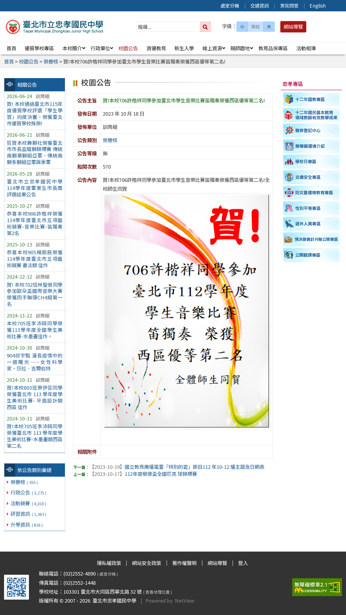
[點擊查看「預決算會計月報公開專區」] (311, 239)
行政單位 (100, 48)
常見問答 (289, 5)
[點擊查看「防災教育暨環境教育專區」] (311, 193)
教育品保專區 (273, 48)
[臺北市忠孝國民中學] (54, 27)
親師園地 (240, 48)
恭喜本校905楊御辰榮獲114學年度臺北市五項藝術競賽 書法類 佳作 (34, 259)
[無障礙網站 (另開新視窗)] (317, 587)
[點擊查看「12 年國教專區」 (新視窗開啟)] (311, 99)
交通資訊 (259, 5)
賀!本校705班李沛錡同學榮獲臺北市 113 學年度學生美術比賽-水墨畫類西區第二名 (34, 436)
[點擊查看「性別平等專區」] (311, 208)
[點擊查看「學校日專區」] (311, 161)
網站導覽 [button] (293, 26)
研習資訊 (28, 513)
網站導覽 (217, 562)
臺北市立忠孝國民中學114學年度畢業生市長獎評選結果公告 (34, 188)
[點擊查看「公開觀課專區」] (311, 255)
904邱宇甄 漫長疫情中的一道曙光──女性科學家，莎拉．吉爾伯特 (34, 362)
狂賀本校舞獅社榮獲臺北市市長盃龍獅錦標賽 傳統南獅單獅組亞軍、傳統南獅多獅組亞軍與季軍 (34, 152)
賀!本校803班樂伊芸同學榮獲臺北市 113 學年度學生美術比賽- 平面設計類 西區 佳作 (34, 397)
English (318, 5)
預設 (255, 26)
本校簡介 (72, 48)
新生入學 (184, 48)
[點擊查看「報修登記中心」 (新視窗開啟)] (311, 130)
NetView (184, 600)
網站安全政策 (146, 562)
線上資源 (212, 48)
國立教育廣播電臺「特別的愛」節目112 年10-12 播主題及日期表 (176, 466)
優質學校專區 (39, 48)
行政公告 (28, 492)
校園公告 (128, 48)
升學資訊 (26, 524)
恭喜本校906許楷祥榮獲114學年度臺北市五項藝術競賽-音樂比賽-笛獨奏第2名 (34, 223)
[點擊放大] (187, 310)
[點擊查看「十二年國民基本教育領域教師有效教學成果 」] (311, 115)
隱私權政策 (109, 562)
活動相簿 (306, 48)
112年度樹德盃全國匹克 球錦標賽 (143, 473)
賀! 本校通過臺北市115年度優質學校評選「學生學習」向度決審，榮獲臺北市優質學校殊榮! (34, 113)
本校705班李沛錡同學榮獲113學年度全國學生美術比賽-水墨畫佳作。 (34, 330)
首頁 (11, 48)
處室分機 (230, 5)
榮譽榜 (24, 481)
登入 (243, 562)
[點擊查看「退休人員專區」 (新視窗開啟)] (311, 224)
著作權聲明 (184, 562)
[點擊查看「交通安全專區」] (311, 177)
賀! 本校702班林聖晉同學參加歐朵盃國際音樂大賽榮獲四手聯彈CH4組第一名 (34, 294)
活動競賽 (28, 503)
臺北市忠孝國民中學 (113, 600)
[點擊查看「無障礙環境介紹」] (311, 146)
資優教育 (156, 48)
